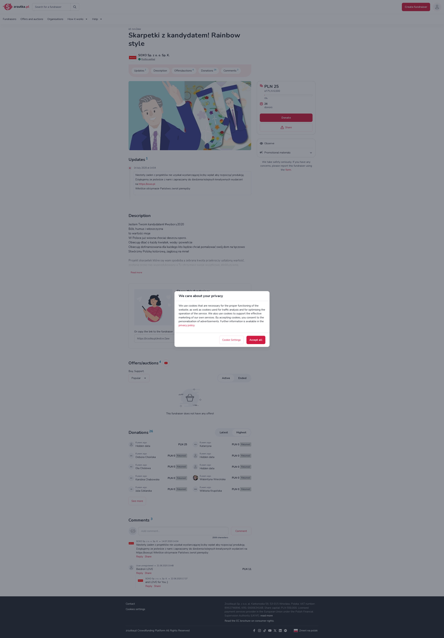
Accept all (255, 340)
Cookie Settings (231, 340)
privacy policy (186, 325)
